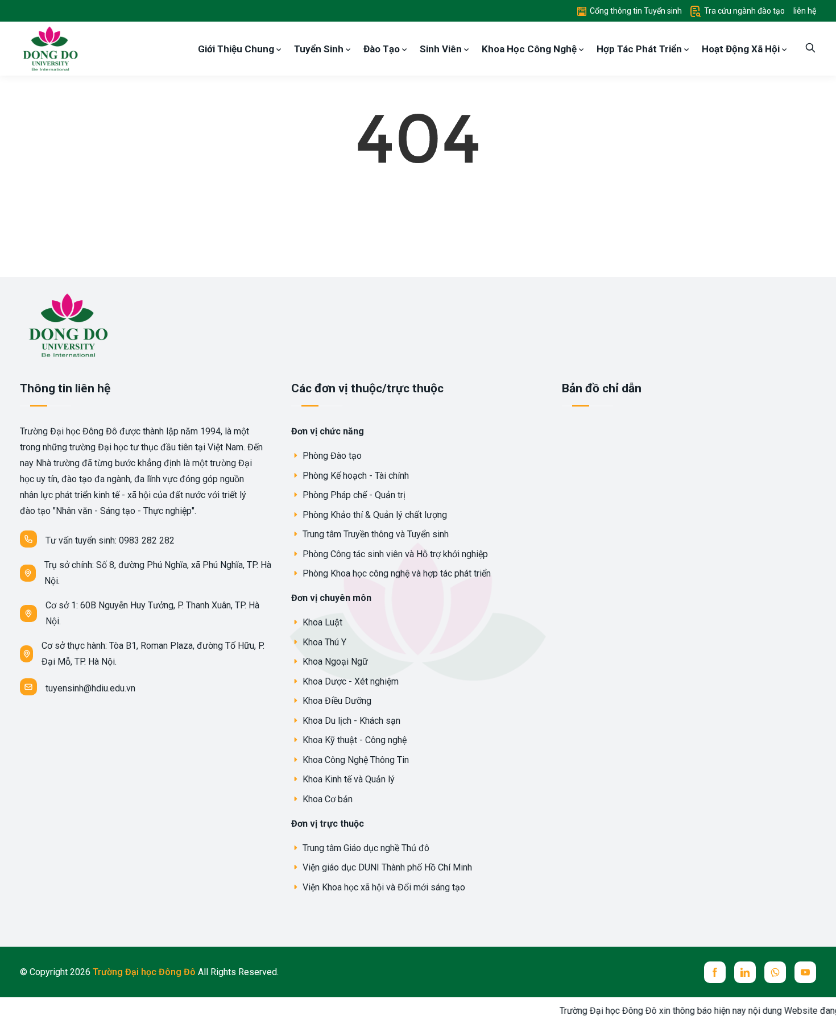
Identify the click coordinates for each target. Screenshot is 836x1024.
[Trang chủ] (49, 48)
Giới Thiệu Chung (237, 49)
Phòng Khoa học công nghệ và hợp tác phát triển (395, 573)
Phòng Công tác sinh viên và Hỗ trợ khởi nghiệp (394, 554)
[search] (810, 48)
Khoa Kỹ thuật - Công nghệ (353, 740)
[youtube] (805, 972)
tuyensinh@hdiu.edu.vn (90, 688)
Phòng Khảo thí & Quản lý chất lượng (373, 514)
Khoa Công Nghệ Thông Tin (354, 759)
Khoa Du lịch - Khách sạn (350, 720)
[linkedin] (745, 972)
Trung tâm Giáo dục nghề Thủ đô (364, 848)
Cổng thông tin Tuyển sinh (635, 10)
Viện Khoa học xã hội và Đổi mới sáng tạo (382, 887)
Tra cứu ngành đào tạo (743, 10)
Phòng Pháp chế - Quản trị (352, 495)
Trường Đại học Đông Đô (145, 972)
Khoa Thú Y (323, 642)
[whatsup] (775, 972)
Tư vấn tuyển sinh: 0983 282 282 (110, 540)
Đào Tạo (382, 49)
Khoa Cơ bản (326, 799)
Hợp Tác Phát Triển (640, 49)
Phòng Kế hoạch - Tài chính (354, 475)
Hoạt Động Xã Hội (742, 49)
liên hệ (804, 10)
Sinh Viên (442, 49)
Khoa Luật (321, 622)
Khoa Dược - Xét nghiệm (349, 681)
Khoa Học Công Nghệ (530, 49)
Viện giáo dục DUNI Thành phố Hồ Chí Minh (386, 867)
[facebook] (715, 972)
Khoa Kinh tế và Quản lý (347, 779)
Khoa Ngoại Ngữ (334, 661)
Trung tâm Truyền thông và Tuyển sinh (374, 534)
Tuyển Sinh (320, 49)
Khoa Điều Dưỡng (335, 700)
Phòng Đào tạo (331, 455)
